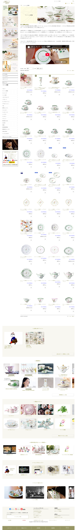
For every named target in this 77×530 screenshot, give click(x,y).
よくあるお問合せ (57, 515)
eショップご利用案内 (37, 512)
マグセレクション (5, 103)
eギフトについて (36, 514)
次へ (71, 70)
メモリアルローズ (5, 97)
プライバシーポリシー (53, 520)
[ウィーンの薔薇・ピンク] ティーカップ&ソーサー (40, 113)
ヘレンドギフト (5, 76)
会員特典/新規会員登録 (37, 511)
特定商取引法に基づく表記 (38, 520)
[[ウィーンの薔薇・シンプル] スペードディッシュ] (26, 202)
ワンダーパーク (5, 112)
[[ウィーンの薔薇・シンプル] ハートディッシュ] (69, 202)
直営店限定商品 (5, 127)
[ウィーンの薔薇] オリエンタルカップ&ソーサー (26, 136)
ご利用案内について (13, 154)
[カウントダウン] (55, 80)
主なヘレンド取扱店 (57, 511)
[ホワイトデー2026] (26, 80)
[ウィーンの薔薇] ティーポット (54, 280)
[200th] (40, 80)
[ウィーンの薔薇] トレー (39, 256)
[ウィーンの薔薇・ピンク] (40, 105)
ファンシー (4, 118)
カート (74, 3)
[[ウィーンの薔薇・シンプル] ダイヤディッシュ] (40, 202)
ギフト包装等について (37, 515)
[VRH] (26, 105)
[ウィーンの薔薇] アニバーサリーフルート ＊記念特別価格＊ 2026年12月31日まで (40, 88)
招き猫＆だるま (5, 120)
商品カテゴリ (4, 82)
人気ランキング (5, 79)
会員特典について (13, 158)
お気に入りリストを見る (6, 136)
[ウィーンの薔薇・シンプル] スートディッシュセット (26, 233)
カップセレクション (5, 101)
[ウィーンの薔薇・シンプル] (69, 153)
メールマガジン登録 (17, 516)
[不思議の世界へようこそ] (26, 226)
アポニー (4, 88)
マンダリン (4, 116)
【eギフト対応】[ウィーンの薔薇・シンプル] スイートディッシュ (68, 160)
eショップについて (36, 509)
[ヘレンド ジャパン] (6, 3)
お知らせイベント (67, 528)
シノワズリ (4, 114)
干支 (3, 105)
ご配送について (12, 157)
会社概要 (9, 520)
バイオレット (4, 99)
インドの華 (4, 95)
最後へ (73, 70)
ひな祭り (4, 122)
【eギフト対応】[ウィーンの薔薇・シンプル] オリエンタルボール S (54, 160)
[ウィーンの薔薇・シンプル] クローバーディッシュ (54, 210)
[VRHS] (40, 177)
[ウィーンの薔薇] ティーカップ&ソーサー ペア (26, 113)
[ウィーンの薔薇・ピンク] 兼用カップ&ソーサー (68, 113)
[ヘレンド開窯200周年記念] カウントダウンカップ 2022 (54, 88)
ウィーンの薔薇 (5, 84)
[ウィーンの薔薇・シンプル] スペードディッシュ (26, 210)
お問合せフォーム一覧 (58, 517)
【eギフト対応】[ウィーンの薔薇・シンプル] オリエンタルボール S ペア (40, 185)
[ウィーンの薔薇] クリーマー (25, 304)
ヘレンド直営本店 (57, 509)
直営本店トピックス (5, 129)
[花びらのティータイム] (40, 250)
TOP (21, 5)
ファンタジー (4, 110)
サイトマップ (67, 520)
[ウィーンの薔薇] (69, 80)
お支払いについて (13, 156)
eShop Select (4, 131)
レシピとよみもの (5, 133)
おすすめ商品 (4, 74)
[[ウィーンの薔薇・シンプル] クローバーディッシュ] (55, 202)
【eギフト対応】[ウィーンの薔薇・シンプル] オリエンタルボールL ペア (54, 185)
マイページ (68, 3)
